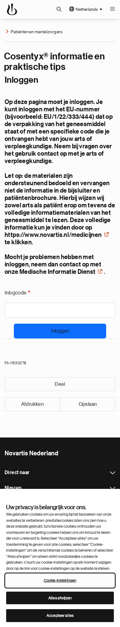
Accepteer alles (60, 615)
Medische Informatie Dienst (57, 272)
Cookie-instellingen (60, 580)
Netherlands (87, 9)
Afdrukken (32, 404)
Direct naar (112, 473)
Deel (60, 384)
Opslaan (88, 404)
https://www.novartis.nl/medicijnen (53, 235)
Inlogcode (16, 292)
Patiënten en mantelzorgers (36, 32)
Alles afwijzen (60, 598)
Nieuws (112, 488)
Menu (112, 9)
